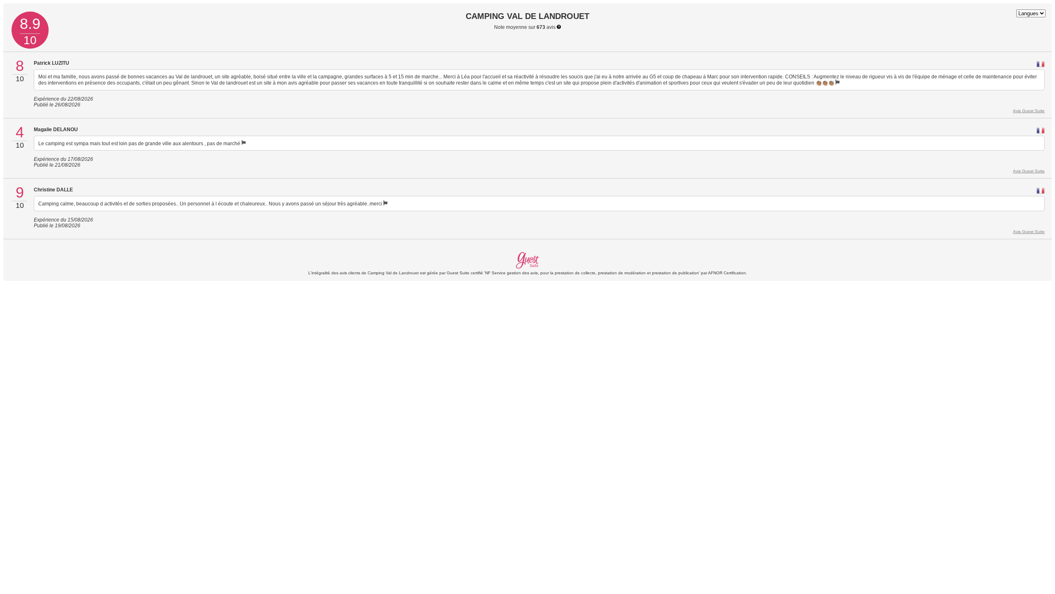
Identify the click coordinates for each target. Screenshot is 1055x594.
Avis (1029, 110)
